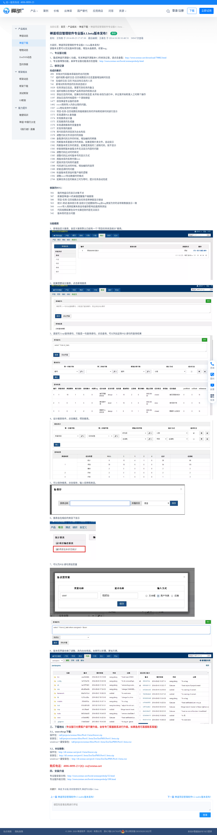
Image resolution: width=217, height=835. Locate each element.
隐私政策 (19, 831)
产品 (33, 11)
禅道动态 (23, 35)
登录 (205, 815)
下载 (191, 10)
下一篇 (189, 797)
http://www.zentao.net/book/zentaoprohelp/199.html (91, 779)
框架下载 (23, 86)
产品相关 (22, 29)
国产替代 (82, 11)
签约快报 (23, 64)
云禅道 (68, 11)
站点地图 (7, 831)
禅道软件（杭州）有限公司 (89, 831)
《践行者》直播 (27, 129)
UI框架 (22, 100)
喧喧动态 (23, 50)
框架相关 (22, 72)
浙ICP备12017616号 (112, 831)
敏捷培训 (23, 115)
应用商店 (98, 11)
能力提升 (22, 108)
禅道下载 (23, 43)
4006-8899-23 (27, 2)
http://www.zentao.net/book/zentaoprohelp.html (122, 61)
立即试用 (206, 10)
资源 (121, 11)
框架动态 (23, 79)
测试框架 (23, 93)
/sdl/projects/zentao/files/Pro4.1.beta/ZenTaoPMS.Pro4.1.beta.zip (89, 738)
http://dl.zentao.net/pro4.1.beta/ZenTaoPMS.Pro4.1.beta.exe (99, 759)
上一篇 (73, 797)
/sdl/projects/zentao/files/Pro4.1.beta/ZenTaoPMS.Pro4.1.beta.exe (101, 742)
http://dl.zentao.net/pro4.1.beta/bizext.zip (78, 752)
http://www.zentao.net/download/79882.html (145, 57)
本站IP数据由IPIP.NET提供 (200, 831)
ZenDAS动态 (25, 57)
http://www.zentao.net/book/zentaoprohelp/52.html (91, 776)
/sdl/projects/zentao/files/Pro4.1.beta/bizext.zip (80, 735)
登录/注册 (178, 10)
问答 (111, 11)
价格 (56, 11)
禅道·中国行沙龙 (27, 122)
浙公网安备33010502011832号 (138, 831)
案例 (45, 11)
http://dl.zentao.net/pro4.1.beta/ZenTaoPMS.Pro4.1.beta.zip (86, 755)
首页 (63, 26)
